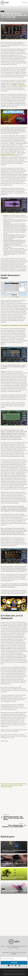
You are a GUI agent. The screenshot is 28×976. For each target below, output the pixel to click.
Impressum (6, 974)
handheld (2, 785)
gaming (24, 783)
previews (10, 785)
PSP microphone (8, 218)
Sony (7, 786)
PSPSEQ (14, 85)
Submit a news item (20, 974)
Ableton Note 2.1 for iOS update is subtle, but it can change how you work (14, 851)
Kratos (5, 255)
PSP (13, 785)
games (22, 783)
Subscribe (14, 962)
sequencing (3, 786)
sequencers (20, 785)
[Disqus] (14, 914)
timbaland (10, 786)
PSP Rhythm (22, 85)
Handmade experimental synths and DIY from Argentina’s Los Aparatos (14, 891)
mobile (6, 785)
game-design (17, 783)
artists (4, 783)
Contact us (12, 974)
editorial (12, 783)
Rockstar (16, 785)
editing (8, 783)
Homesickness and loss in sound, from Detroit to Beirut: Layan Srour (13, 864)
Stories (2, 11)
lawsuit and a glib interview (8, 154)
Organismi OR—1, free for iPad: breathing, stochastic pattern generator (13, 877)
